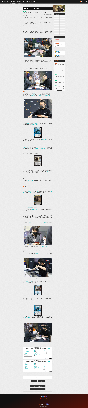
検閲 (34, 364)
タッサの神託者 (39, 145)
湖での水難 (39, 95)
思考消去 (38, 191)
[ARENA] (49, 348)
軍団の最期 (45, 365)
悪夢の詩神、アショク (46, 368)
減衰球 (45, 350)
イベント (23, 1)
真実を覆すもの (36, 121)
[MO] (47, 348)
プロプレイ (45, 14)
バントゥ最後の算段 (46, 351)
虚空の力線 (45, 353)
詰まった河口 (26, 352)
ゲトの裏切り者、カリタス (47, 349)
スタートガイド (8, 1)
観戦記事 (49, 14)
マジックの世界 (13, 1)
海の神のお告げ (30, 191)
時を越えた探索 (33, 95)
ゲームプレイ (17, 1)
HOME (1, 3)
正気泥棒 (45, 363)
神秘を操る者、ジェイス (34, 124)
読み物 (31, 1)
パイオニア (47, 14)
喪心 (44, 364)
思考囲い (46, 94)
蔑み (47, 247)
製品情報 (20, 1)
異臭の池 (26, 365)
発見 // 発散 (35, 353)
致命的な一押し (33, 149)
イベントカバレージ (27, 1)
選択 (30, 189)
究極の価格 (45, 365)
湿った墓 (33, 94)
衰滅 (44, 367)
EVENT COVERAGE (3, 3)
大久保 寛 (51, 14)
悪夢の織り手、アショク (46, 353)
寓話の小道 (34, 93)
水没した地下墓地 (47, 95)
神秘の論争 (45, 352)
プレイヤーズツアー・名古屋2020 (9, 3)
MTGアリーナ (34, 1)
